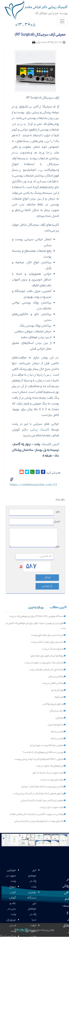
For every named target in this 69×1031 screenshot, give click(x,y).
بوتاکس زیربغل (56, 677)
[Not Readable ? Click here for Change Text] (21, 566)
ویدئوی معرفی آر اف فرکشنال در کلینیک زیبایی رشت (38, 794)
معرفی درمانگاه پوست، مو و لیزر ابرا (47, 745)
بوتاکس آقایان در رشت (53, 683)
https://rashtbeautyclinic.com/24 (33, 485)
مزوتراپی (59, 718)
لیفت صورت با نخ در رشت (52, 807)
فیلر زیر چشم (57, 732)
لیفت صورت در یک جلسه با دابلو (48, 773)
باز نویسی (47, 586)
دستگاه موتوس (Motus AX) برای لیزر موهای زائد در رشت (36, 616)
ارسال (47, 577)
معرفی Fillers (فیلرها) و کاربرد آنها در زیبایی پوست (39, 759)
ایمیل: (57, 521)
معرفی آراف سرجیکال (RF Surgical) (40, 35)
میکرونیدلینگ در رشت (53, 649)
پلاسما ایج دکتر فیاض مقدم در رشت (46, 670)
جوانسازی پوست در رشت (52, 780)
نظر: (59, 547)
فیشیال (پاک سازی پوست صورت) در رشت (44, 663)
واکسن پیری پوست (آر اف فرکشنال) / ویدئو (43, 787)
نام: (58, 512)
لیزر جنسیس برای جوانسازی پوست (47, 635)
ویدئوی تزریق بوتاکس (53, 704)
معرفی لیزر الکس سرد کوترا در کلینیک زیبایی (42, 801)
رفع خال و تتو (57, 690)
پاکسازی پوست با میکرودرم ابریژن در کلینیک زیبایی (39, 821)
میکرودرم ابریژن (56, 725)
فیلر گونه (59, 697)
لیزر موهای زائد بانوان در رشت (50, 766)
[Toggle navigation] (62, 21)
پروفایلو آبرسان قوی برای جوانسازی (47, 656)
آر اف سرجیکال (56, 711)
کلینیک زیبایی (39, 430)
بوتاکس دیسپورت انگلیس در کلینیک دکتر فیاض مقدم (37, 814)
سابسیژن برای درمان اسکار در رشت (47, 642)
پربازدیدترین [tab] (36, 607)
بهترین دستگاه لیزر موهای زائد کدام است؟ (43, 752)
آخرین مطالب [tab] (58, 607)
